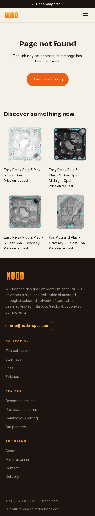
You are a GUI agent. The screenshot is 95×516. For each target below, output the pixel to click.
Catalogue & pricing (21, 418)
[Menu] (85, 15)
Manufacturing (17, 459)
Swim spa (13, 359)
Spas (9, 368)
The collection (17, 351)
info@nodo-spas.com (29, 326)
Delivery (12, 476)
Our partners (15, 427)
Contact (12, 468)
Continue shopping (47, 79)
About (10, 451)
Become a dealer (19, 401)
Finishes (12, 377)
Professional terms (21, 409)
